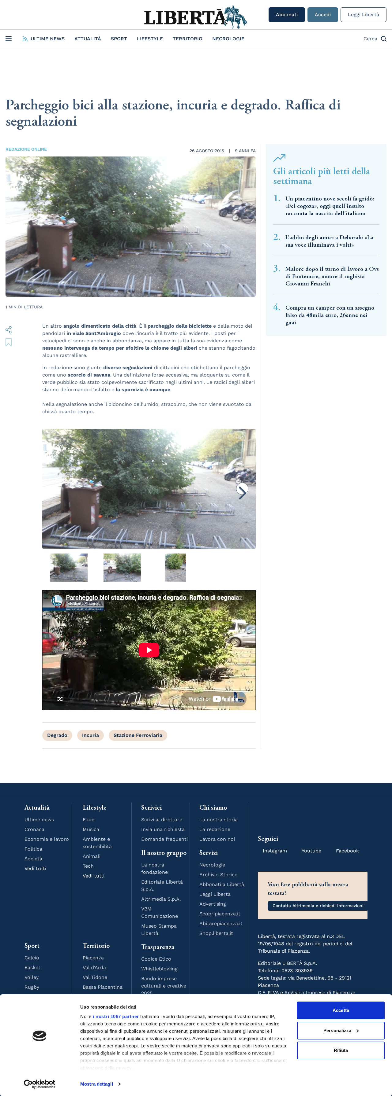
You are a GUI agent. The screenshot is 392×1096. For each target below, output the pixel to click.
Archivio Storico (218, 874)
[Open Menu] (9, 38)
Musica (91, 829)
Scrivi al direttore (161, 819)
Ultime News (48, 39)
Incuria (90, 735)
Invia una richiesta (163, 829)
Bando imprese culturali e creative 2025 (163, 986)
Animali (91, 856)
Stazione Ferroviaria (138, 735)
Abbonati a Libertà (221, 884)
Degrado (57, 735)
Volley (31, 977)
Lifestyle (150, 39)
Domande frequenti (164, 839)
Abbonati (287, 14)
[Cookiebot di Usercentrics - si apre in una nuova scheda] (39, 1084)
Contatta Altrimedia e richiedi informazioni (318, 905)
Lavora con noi (217, 839)
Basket (32, 967)
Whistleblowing (159, 969)
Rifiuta (341, 1050)
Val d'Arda (94, 967)
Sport (119, 39)
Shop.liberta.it (216, 933)
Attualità (87, 39)
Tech (88, 866)
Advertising (212, 904)
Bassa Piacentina (103, 987)
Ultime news (39, 819)
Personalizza (337, 1030)
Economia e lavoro (46, 839)
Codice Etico (156, 959)
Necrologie (228, 39)
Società (33, 859)
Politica (33, 849)
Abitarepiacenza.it (221, 923)
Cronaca (34, 829)
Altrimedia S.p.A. (161, 899)
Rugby (31, 987)
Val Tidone (95, 977)
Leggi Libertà (363, 14)
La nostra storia (218, 819)
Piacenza (93, 958)
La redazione (214, 829)
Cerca (370, 39)
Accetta (341, 1010)
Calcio (31, 958)
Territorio (187, 39)
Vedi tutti (35, 868)
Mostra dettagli (96, 1084)
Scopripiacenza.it (219, 914)
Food (89, 819)
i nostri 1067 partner (116, 1016)
